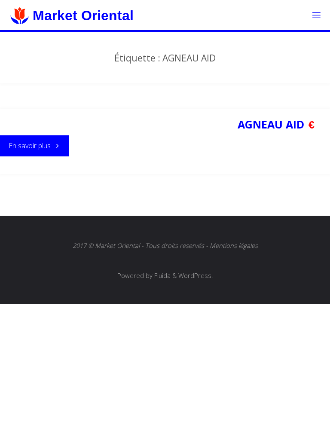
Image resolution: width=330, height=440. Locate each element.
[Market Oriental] (19, 15)
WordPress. (195, 275)
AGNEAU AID (271, 124)
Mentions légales (234, 245)
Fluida (162, 275)
